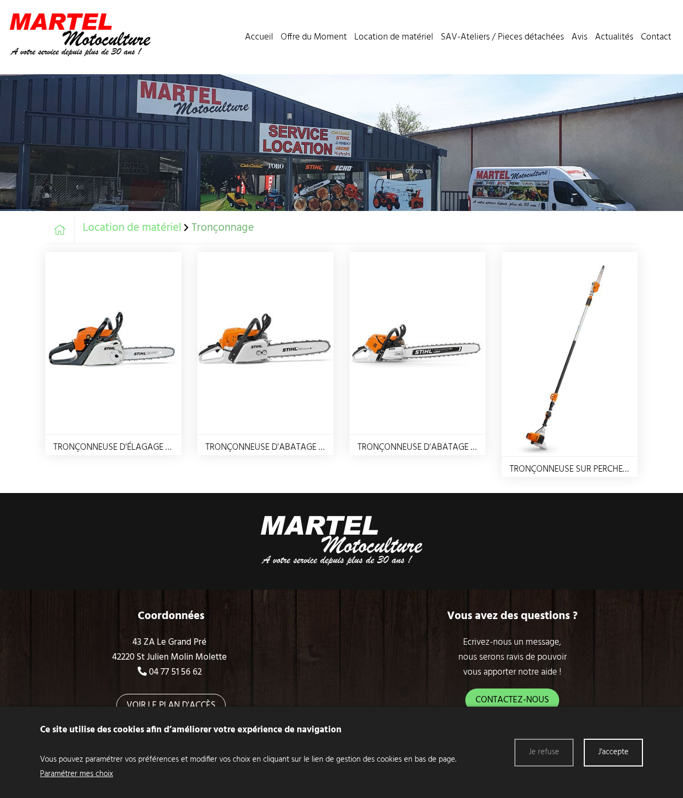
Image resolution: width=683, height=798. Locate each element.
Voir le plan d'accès (171, 705)
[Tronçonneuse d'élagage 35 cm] (113, 343)
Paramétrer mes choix (76, 774)
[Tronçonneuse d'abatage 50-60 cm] (418, 343)
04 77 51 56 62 (175, 672)
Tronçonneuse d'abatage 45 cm (274, 447)
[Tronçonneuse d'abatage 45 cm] (265, 343)
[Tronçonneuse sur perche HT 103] (570, 354)
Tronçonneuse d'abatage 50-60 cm (433, 447)
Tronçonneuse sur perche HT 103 (579, 469)
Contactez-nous (512, 700)
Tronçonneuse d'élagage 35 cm (121, 447)
